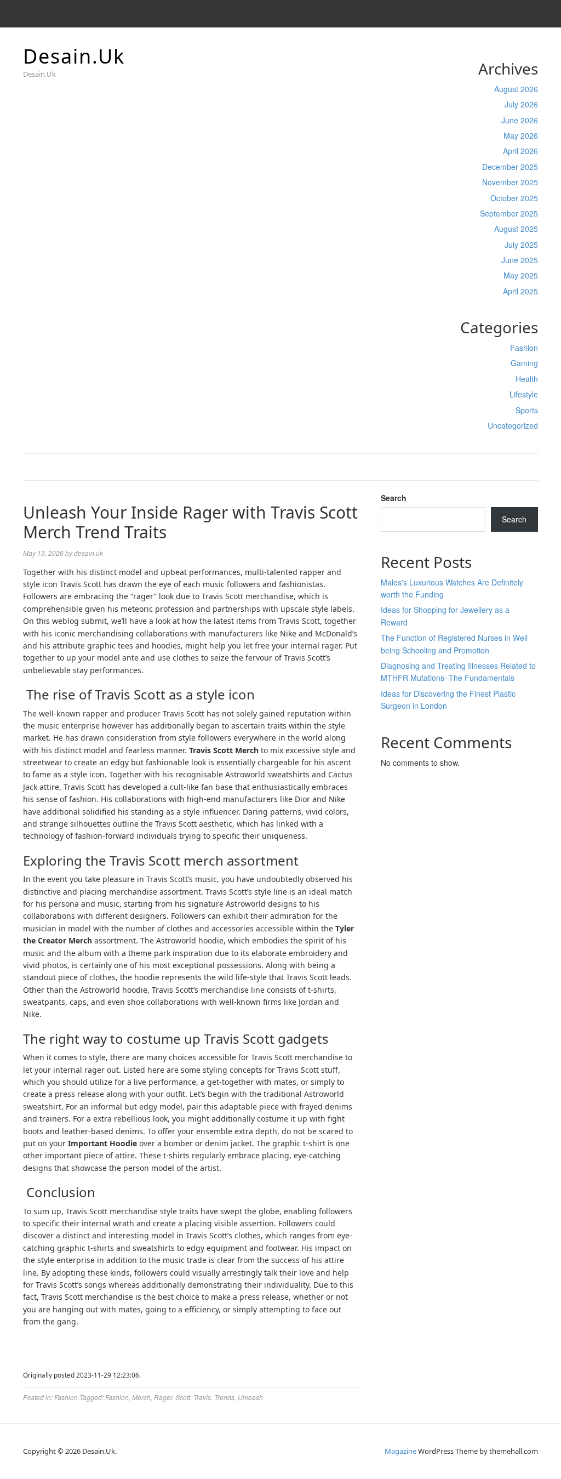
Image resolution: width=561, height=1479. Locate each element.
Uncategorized (513, 425)
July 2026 (521, 104)
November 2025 (510, 182)
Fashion (524, 347)
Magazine (400, 1451)
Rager (163, 1397)
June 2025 (519, 259)
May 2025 (520, 275)
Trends (224, 1397)
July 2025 (521, 244)
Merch (141, 1397)
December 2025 (510, 166)
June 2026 (519, 120)
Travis (202, 1397)
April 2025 (520, 291)
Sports (527, 410)
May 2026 (520, 135)
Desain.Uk (74, 56)
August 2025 (516, 228)
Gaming (524, 362)
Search (394, 497)
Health (527, 378)
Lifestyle (524, 394)
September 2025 (509, 213)
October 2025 (514, 197)
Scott (182, 1397)
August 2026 (516, 88)
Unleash (250, 1397)
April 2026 (520, 150)
